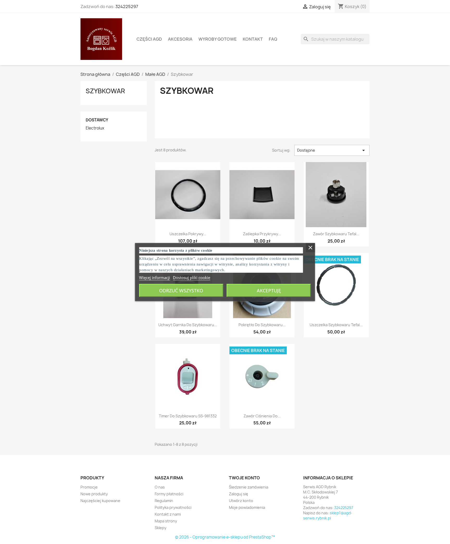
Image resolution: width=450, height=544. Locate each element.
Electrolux (95, 128)
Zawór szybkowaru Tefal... (336, 233)
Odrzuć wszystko (181, 290)
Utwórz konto (241, 500)
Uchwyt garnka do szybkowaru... (187, 324)
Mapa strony (166, 520)
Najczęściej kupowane (100, 500)
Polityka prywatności (173, 507)
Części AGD (149, 39)
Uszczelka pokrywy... (188, 233)
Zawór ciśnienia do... (262, 415)
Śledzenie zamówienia (248, 487)
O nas (160, 487)
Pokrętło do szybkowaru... (262, 324)
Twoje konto (244, 478)
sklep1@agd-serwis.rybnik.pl (327, 515)
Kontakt (253, 39)
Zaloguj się (238, 493)
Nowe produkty (94, 493)
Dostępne (332, 150)
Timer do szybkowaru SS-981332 (188, 415)
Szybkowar (105, 90)
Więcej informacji (154, 277)
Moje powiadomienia (247, 507)
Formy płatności (169, 493)
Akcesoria (180, 39)
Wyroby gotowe (217, 39)
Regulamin (164, 500)
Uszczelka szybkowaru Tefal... (336, 324)
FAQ (273, 39)
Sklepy (160, 527)
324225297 (126, 6)
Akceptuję (269, 290)
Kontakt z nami (168, 514)
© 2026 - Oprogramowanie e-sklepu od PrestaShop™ (225, 537)
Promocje (89, 487)
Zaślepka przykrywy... (262, 233)
